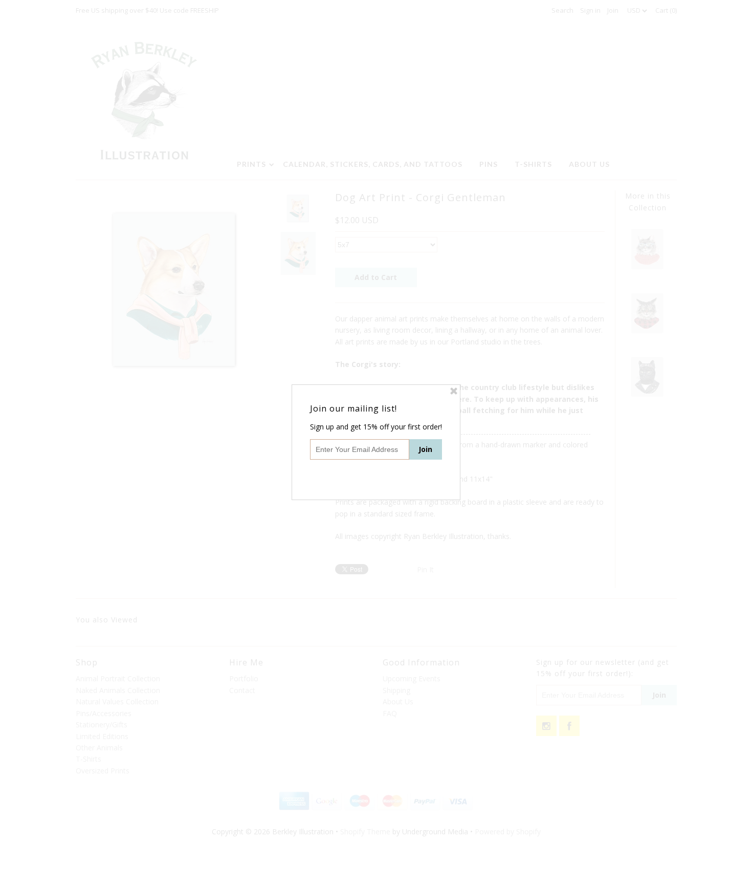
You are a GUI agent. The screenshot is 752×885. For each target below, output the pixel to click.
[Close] (454, 391)
